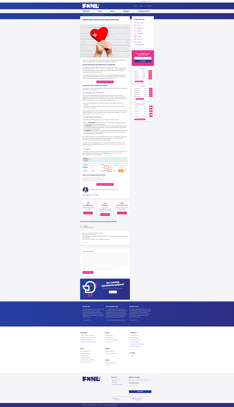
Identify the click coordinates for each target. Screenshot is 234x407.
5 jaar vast (137, 111)
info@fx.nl (116, 398)
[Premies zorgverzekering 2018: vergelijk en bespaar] (105, 172)
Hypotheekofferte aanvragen (88, 337)
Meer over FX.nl (86, 320)
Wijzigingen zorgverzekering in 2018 (92, 177)
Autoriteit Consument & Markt (100, 69)
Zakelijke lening (84, 355)
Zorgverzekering (134, 335)
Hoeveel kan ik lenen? (86, 357)
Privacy (100, 405)
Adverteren (114, 382)
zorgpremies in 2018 (116, 153)
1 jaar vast (137, 108)
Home (135, 6)
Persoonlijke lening (85, 351)
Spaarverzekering (137, 96)
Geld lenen (143, 68)
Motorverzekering (135, 342)
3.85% (145, 111)
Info (150, 71)
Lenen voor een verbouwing (87, 360)
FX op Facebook (138, 398)
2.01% (145, 88)
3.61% (145, 92)
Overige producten (144, 11)
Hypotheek (86, 11)
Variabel (136, 106)
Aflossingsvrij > (105, 214)
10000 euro (136, 72)
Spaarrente (143, 86)
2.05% (145, 106)
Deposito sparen (110, 337)
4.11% (145, 116)
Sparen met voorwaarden (112, 339)
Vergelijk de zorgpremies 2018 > (105, 82)
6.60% (144, 74)
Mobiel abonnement (111, 362)
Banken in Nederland (117, 384)
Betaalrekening (109, 351)
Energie (139, 36)
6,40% (144, 76)
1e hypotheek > (88, 213)
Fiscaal (139, 42)
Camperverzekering (135, 339)
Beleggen (126, 11)
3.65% (145, 94)
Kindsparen (108, 342)
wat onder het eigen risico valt (97, 114)
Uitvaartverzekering (135, 346)
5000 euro (136, 71)
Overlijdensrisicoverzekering (137, 344)
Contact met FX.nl (116, 380)
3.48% (145, 108)
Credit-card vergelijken (111, 353)
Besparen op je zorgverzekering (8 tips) (93, 179)
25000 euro (136, 76)
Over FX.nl (148, 6)
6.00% (144, 72)
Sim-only (108, 365)
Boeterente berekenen (86, 339)
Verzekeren (140, 34)
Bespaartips (140, 44)
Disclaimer (150, 81)
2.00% (145, 96)
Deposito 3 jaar (137, 92)
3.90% (145, 113)
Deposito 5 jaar (137, 94)
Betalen (107, 348)
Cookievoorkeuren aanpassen (110, 405)
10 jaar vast (137, 113)
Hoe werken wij (133, 320)
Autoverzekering (134, 337)
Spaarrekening (109, 335)
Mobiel (107, 360)
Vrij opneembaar (137, 88)
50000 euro (136, 78)
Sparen (112, 11)
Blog (141, 6)
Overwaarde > (122, 213)
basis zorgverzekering (121, 67)
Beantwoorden (85, 242)
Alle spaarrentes (139, 99)
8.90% (144, 71)
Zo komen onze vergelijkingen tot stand (116, 320)
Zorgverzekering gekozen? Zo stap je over (93, 181)
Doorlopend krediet (85, 353)
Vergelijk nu (113, 292)
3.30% (145, 90)
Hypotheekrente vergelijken (140, 103)
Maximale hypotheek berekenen (88, 342)
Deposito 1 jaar (137, 90)
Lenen (100, 11)
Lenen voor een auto (86, 362)
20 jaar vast (137, 116)
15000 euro (136, 74)
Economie (140, 39)
